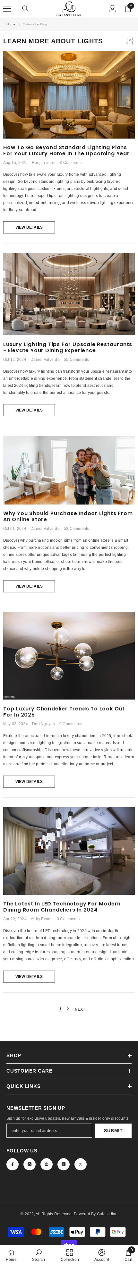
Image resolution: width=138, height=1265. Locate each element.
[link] (38, 1255)
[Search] (25, 9)
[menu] (7, 9)
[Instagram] (29, 1164)
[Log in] (112, 8)
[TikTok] (63, 1164)
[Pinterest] (46, 1164)
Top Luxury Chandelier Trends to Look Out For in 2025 (64, 712)
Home (10, 24)
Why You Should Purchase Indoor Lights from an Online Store (68, 516)
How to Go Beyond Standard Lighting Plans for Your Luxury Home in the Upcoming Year (66, 150)
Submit (113, 1130)
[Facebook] (12, 1164)
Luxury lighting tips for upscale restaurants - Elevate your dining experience (67, 347)
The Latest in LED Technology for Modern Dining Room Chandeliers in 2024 (62, 907)
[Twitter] (80, 1164)
